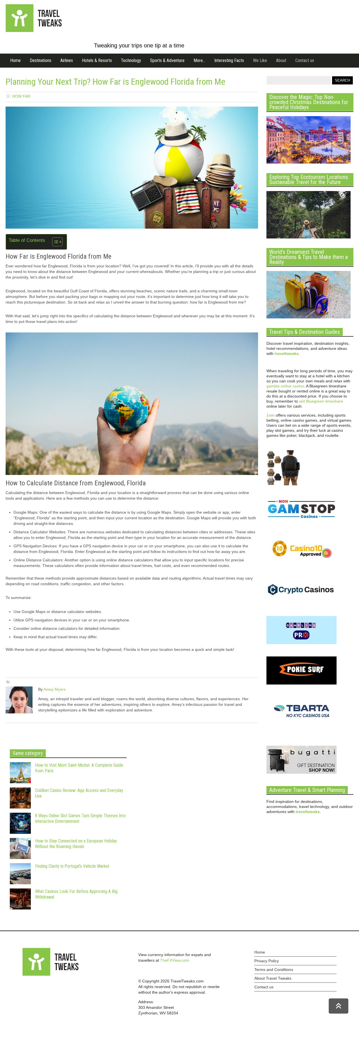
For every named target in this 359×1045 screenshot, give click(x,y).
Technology (131, 60)
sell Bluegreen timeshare (321, 401)
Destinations (40, 60)
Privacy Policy (266, 961)
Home (15, 60)
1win (270, 415)
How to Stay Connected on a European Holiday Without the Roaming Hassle (76, 843)
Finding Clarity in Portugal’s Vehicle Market (72, 866)
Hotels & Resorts (97, 60)
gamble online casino (285, 386)
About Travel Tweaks (272, 978)
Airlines (66, 60)
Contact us (304, 60)
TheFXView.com (174, 960)
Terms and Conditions (273, 969)
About (281, 60)
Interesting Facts (229, 60)
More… (199, 60)
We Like (260, 60)
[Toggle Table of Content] (54, 242)
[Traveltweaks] (34, 30)
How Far (21, 96)
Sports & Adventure (167, 60)
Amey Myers (54, 689)
